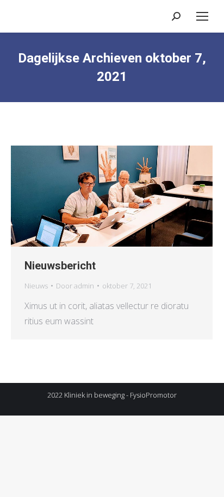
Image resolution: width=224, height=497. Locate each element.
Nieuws (36, 286)
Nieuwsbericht (60, 265)
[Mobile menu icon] (202, 16)
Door (75, 286)
